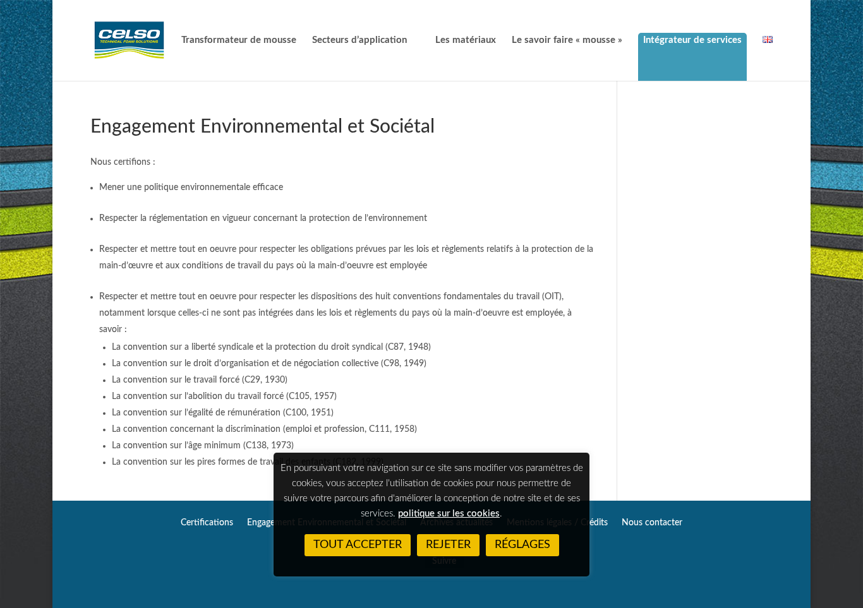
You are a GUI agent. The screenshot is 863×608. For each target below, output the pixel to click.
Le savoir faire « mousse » (567, 40)
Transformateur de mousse (238, 40)
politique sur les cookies (449, 513)
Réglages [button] (522, 545)
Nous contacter (652, 522)
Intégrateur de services (692, 40)
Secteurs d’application (359, 40)
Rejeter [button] (448, 545)
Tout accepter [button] (357, 545)
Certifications (207, 522)
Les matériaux (465, 40)
